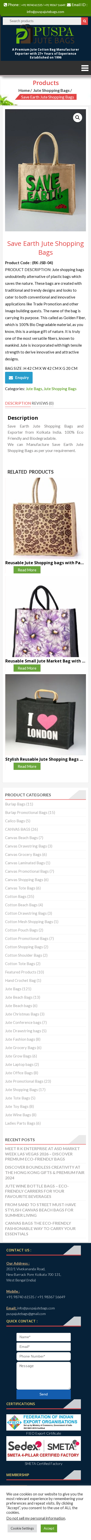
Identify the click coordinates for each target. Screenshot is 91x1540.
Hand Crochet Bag (20, 980)
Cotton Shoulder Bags (23, 955)
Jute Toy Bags (17, 1106)
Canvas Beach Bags (21, 837)
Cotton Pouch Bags (21, 930)
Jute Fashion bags (20, 1039)
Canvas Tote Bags (20, 888)
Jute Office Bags (19, 1072)
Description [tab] (18, 403)
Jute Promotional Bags (24, 1081)
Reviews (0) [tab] (43, 403)
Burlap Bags (15, 804)
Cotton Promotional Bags (27, 938)
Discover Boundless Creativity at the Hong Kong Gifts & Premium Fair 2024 (44, 1172)
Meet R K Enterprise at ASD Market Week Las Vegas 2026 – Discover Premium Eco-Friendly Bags (42, 1154)
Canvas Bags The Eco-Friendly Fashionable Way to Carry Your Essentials (40, 1228)
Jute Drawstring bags (23, 1030)
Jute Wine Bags (18, 1114)
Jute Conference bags (23, 1022)
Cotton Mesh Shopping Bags (29, 921)
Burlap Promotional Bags (26, 812)
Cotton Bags (16, 896)
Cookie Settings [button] (22, 1528)
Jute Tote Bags (17, 1098)
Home (24, 90)
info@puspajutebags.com (45, 12)
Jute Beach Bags (19, 997)
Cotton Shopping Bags (24, 946)
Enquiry (22, 377)
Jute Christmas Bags (22, 1014)
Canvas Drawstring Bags (26, 846)
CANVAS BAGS (17, 829)
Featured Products (20, 972)
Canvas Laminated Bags (25, 862)
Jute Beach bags (18, 1005)
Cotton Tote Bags (20, 963)
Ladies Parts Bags (20, 1123)
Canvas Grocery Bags (23, 854)
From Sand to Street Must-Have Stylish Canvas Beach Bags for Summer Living (40, 1210)
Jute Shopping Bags (51, 90)
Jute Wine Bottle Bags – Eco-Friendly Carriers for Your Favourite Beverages (37, 1191)
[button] (77, 117)
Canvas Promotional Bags (27, 871)
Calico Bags (15, 820)
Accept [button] (49, 1528)
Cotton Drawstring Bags (26, 913)
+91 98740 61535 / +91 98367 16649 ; (44, 5)
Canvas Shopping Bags (24, 879)
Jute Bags (34, 388)
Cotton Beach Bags (21, 904)
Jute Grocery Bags (20, 1047)
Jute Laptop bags (19, 1064)
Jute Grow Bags (18, 1056)
